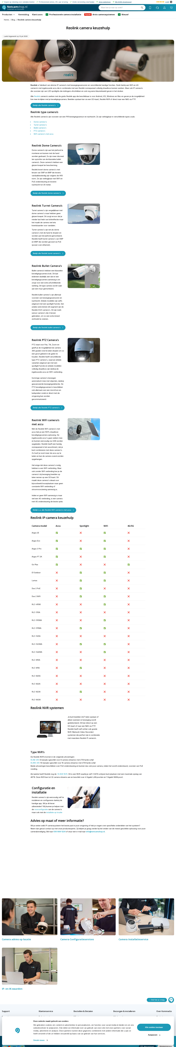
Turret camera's (40, 125)
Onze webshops (105, 2)
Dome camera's (40, 122)
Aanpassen (152, 1035)
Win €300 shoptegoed (123, 2)
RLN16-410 (35, 763)
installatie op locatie (54, 812)
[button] (10, 1011)
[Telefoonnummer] (150, 7)
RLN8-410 (35, 760)
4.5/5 (167, 2)
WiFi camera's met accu (43, 134)
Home (6, 20)
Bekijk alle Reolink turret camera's (46, 253)
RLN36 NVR (62, 774)
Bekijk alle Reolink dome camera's (47, 193)
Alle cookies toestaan (154, 1027)
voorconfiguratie (41, 809)
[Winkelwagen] (171, 7)
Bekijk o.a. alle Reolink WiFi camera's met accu (52, 510)
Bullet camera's (40, 128)
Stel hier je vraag (158, 1000)
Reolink (37, 96)
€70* (92, 2)
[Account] (164, 7)
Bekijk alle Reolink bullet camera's (46, 327)
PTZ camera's (39, 131)
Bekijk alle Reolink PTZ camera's (46, 408)
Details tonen (39, 1040)
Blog (13, 20)
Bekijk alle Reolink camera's (44, 105)
